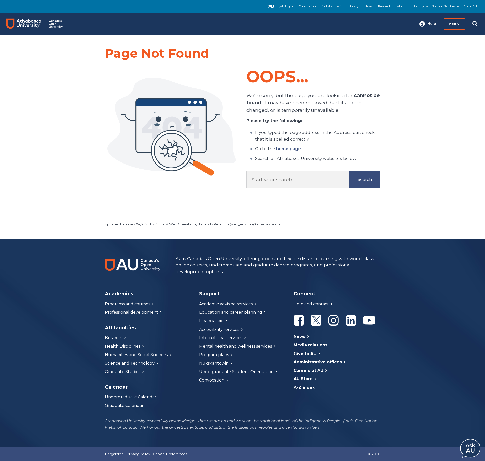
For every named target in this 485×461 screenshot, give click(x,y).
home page (288, 148)
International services (220, 337)
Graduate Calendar (124, 405)
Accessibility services (219, 329)
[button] (427, 24)
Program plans (214, 354)
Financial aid (211, 320)
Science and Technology (130, 363)
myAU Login (284, 6)
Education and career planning (230, 312)
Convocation (307, 6)
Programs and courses (127, 304)
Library (353, 6)
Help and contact (311, 304)
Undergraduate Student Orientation (236, 371)
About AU (470, 6)
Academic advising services (226, 304)
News (368, 6)
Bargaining (114, 454)
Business (113, 337)
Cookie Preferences (170, 454)
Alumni (402, 6)
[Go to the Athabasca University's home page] (39, 24)
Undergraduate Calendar (130, 397)
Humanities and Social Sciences (136, 354)
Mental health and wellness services (235, 346)
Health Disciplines (122, 346)
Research (384, 6)
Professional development (131, 312)
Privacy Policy (138, 454)
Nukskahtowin (332, 6)
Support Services (443, 6)
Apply (454, 24)
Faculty (419, 6)
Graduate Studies (122, 371)
